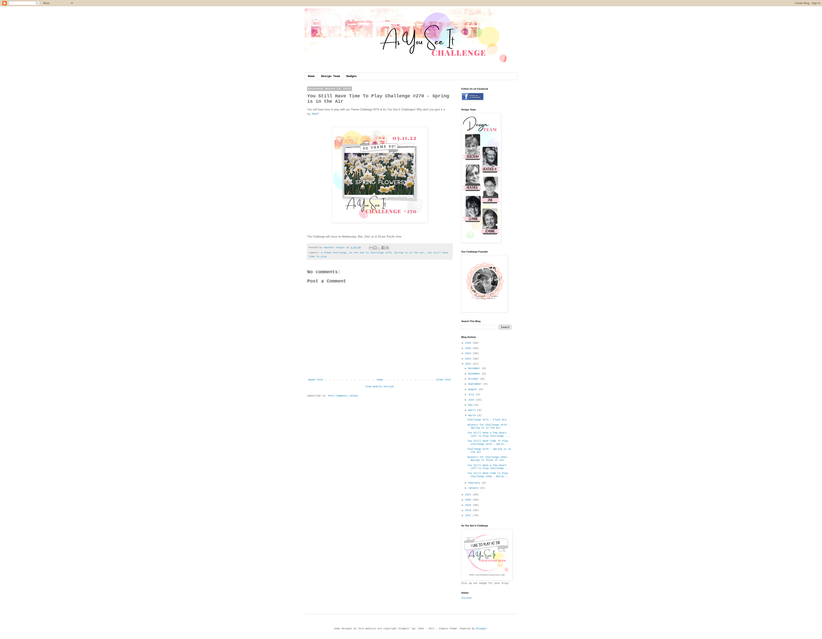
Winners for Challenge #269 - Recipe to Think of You (488, 459)
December (475, 368)
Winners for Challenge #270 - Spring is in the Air (488, 426)
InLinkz (466, 598)
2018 (469, 510)
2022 (469, 364)
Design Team (330, 76)
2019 (469, 505)
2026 (469, 343)
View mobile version (379, 386)
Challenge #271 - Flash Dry (487, 419)
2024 (469, 353)
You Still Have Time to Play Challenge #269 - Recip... (488, 475)
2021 (469, 494)
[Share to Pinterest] (387, 247)
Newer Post (315, 379)
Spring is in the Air (409, 252)
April (472, 410)
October (474, 378)
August (473, 389)
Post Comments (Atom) (343, 395)
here (314, 113)
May (471, 405)
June (472, 399)
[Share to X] (379, 247)
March (472, 415)
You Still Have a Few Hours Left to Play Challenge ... (489, 434)
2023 (469, 358)
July (472, 394)
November (475, 373)
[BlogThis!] (375, 247)
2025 (469, 348)
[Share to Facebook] (383, 247)
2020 (469, 499)
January (474, 488)
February (475, 482)
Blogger (481, 628)
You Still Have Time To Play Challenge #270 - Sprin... (488, 443)
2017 (469, 515)
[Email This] (371, 247)
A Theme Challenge (333, 252)
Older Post (443, 379)
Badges (351, 76)
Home (311, 76)
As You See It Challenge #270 (370, 252)
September (475, 384)
